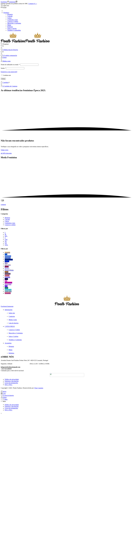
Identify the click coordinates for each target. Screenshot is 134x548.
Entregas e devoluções (12, 381)
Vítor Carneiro (38, 388)
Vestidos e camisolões (14, 30)
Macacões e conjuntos (14, 23)
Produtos (6, 12)
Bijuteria (10, 14)
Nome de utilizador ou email (10, 64)
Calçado (9, 16)
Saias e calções (12, 28)
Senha (3, 68)
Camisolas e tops (12, 20)
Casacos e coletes (12, 21)
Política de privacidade (12, 379)
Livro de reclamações (11, 383)
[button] (6, 153)
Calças (9, 18)
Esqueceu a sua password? (9, 72)
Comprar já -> (32, 3)
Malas (9, 25)
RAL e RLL (8, 384)
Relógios (10, 27)
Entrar (3, 79)
